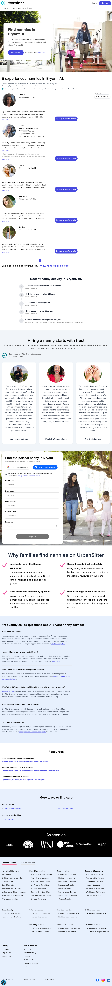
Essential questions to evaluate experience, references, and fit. (25, 762)
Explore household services (96, 928)
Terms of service (29, 980)
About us (27, 949)
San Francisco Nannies (67, 892)
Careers (27, 956)
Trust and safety (30, 953)
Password (9, 522)
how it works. (57, 661)
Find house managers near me (97, 932)
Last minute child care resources (14, 892)
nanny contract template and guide (32, 732)
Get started (15, 52)
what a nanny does (58, 644)
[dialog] (3, 982)
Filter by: (98, 93)
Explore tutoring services (40, 913)
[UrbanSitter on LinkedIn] (107, 980)
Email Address (11, 501)
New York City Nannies (67, 881)
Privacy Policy (22, 476)
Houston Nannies (65, 888)
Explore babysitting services (41, 874)
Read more (5, 120)
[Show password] (56, 526)
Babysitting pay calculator (11, 888)
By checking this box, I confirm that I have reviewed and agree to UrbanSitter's (30, 475)
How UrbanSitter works (10, 871)
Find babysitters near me (40, 878)
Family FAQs (6, 874)
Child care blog (7, 881)
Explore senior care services (69, 928)
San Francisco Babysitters (40, 892)
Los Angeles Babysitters (40, 885)
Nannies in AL (9, 819)
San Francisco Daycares (95, 888)
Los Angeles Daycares (94, 881)
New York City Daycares (95, 878)
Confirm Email (10, 512)
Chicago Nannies (64, 899)
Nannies (12, 8)
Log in (94, 3)
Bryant (29, 8)
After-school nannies (10, 899)
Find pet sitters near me (40, 932)
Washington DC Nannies (67, 895)
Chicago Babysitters (38, 899)
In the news (28, 960)
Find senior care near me (67, 932)
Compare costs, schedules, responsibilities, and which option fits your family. (30, 771)
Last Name (9, 491)
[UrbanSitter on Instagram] (102, 980)
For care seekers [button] (9, 862)
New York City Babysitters (41, 881)
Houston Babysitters (38, 888)
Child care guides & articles (12, 878)
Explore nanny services (12, 808)
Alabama (21, 8)
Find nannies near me (66, 878)
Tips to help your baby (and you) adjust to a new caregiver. (24, 780)
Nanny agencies (8, 691)
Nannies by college (65, 808)
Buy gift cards (7, 956)
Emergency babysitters (11, 913)
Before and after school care (12, 895)
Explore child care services (96, 913)
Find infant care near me (67, 917)
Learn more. (86, 89)
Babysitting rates (8, 885)
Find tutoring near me (39, 917)
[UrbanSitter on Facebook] (96, 980)
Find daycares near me (94, 874)
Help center (6, 953)
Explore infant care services (68, 913)
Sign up (105, 3)
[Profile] (9, 101)
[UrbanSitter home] (13, 3)
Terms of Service (34, 476)
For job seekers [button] (28, 862)
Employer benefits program (31, 964)
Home (4, 8)
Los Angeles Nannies (66, 885)
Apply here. (41, 53)
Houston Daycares (93, 885)
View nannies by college (54, 265)
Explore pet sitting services (41, 928)
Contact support (8, 949)
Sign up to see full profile (66, 119)
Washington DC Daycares (95, 892)
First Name (9, 481)
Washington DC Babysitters (41, 895)
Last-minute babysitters (12, 917)
